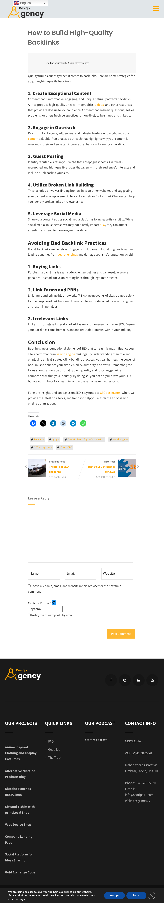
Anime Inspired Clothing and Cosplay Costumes (21, 753)
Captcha (33, 603)
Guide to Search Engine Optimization (86, 439)
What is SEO (66, 447)
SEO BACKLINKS (57, 477)
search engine (65, 354)
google (56, 439)
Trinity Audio (67, 63)
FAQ (51, 741)
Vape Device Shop (18, 824)
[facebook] (111, 680)
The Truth (55, 757)
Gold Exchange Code (20, 872)
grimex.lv (143, 800)
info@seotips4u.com (139, 794)
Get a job (54, 749)
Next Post (101, 466)
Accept (114, 895)
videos (99, 105)
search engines (68, 254)
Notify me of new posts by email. (52, 615)
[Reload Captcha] (54, 602)
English (25, 3)
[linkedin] (139, 680)
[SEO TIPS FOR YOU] (26, 11)
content (33, 139)
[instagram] (125, 680)
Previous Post (59, 466)
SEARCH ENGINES (105, 477)
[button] (54, 603)
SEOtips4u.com (110, 393)
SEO (102, 225)
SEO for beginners (43, 447)
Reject (136, 895)
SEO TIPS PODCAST (96, 740)
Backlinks (39, 439)
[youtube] (152, 680)
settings (20, 899)
